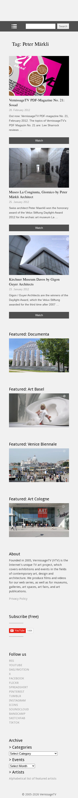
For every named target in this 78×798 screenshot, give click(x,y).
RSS (11, 661)
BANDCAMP (17, 714)
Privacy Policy (18, 599)
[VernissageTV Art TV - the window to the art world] (29, 10)
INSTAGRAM (17, 700)
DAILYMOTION (19, 669)
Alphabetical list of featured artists (32, 778)
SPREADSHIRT (18, 687)
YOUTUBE (15, 665)
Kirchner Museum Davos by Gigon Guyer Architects (34, 281)
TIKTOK (14, 722)
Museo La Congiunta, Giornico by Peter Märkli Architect (38, 194)
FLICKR (14, 683)
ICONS (13, 705)
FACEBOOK (16, 678)
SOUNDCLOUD (19, 709)
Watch (39, 140)
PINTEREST (16, 691)
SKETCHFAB (17, 718)
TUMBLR (15, 696)
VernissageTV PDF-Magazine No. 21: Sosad (36, 102)
